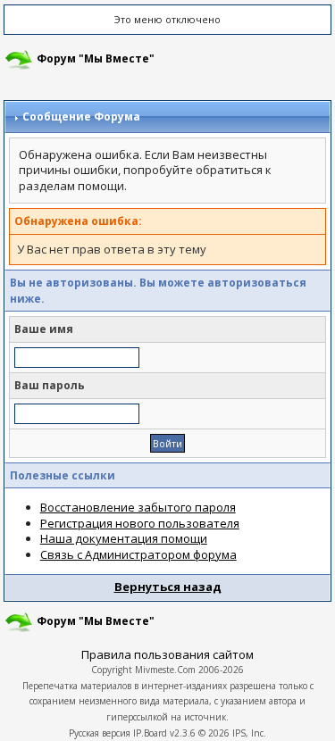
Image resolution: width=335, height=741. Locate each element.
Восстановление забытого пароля (138, 507)
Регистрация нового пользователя (139, 523)
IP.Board (150, 733)
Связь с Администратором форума (138, 554)
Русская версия (99, 733)
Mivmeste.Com (165, 669)
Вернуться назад (168, 587)
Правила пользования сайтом (167, 654)
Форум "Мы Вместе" (96, 58)
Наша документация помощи (123, 538)
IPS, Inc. (249, 733)
